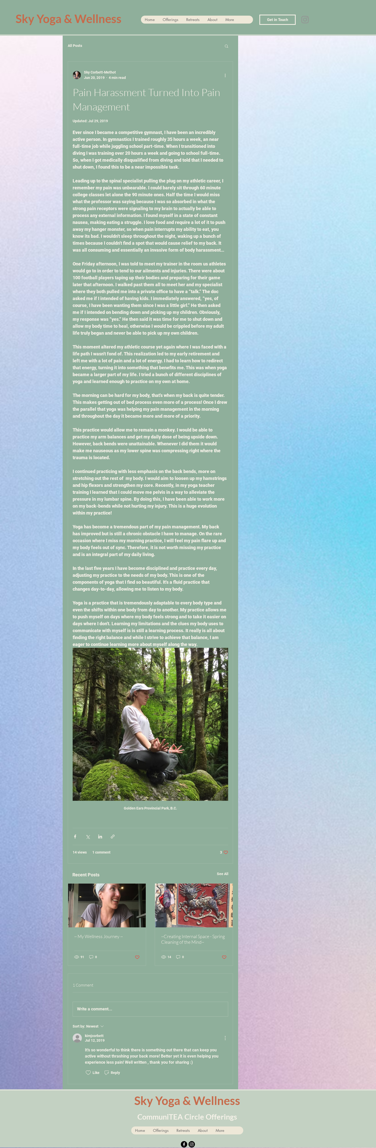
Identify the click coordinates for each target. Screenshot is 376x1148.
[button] (226, 46)
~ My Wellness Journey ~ (98, 936)
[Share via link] (112, 836)
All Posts (75, 46)
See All (222, 874)
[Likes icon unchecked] (88, 1073)
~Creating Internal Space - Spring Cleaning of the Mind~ (193, 939)
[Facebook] (184, 1144)
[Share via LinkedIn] (100, 836)
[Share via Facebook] (75, 836)
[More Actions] (225, 1038)
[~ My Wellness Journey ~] (107, 905)
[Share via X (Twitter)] (87, 836)
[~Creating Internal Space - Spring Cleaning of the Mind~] (194, 905)
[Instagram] (305, 20)
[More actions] (225, 75)
